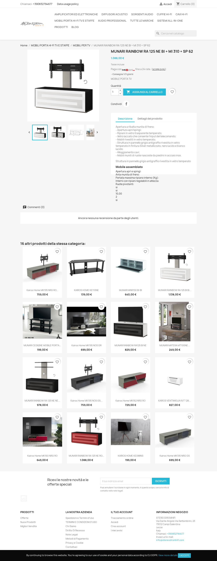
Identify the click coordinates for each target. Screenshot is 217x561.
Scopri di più (159, 69)
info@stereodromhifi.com (170, 540)
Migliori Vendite (28, 526)
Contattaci (71, 546)
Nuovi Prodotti (28, 522)
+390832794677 (42, 4)
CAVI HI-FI (181, 14)
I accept (184, 555)
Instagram (24, 498)
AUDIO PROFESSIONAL (112, 20)
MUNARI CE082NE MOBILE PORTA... (42, 345)
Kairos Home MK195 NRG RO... (42, 290)
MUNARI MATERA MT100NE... (174, 345)
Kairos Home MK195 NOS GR (86, 345)
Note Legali (72, 534)
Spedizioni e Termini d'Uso (80, 517)
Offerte (24, 517)
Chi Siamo (71, 526)
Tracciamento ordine (122, 517)
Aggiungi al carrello (144, 92)
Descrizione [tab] (125, 118)
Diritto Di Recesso (75, 530)
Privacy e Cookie (74, 542)
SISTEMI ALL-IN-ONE (170, 20)
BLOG (75, 27)
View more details (167, 555)
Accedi (114, 522)
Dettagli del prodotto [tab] (150, 118)
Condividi (126, 104)
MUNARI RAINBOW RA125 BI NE (130, 345)
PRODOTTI (61, 27)
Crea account (118, 526)
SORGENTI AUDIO (142, 14)
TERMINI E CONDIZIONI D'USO (81, 522)
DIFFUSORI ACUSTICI (115, 14)
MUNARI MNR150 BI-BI (130, 290)
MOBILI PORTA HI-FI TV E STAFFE (74, 20)
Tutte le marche (142, 20)
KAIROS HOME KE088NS (130, 455)
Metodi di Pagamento (77, 538)
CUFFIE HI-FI (164, 14)
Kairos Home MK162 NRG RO (130, 400)
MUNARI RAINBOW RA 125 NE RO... (86, 455)
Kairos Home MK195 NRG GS (175, 455)
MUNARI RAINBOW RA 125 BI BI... (174, 290)
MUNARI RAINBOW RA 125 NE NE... (42, 400)
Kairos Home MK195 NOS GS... (86, 400)
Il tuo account (121, 512)
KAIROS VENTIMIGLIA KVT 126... (174, 400)
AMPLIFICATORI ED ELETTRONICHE (76, 14)
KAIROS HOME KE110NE (86, 290)
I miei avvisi (116, 530)
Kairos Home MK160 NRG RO (42, 455)
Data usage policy (68, 4)
